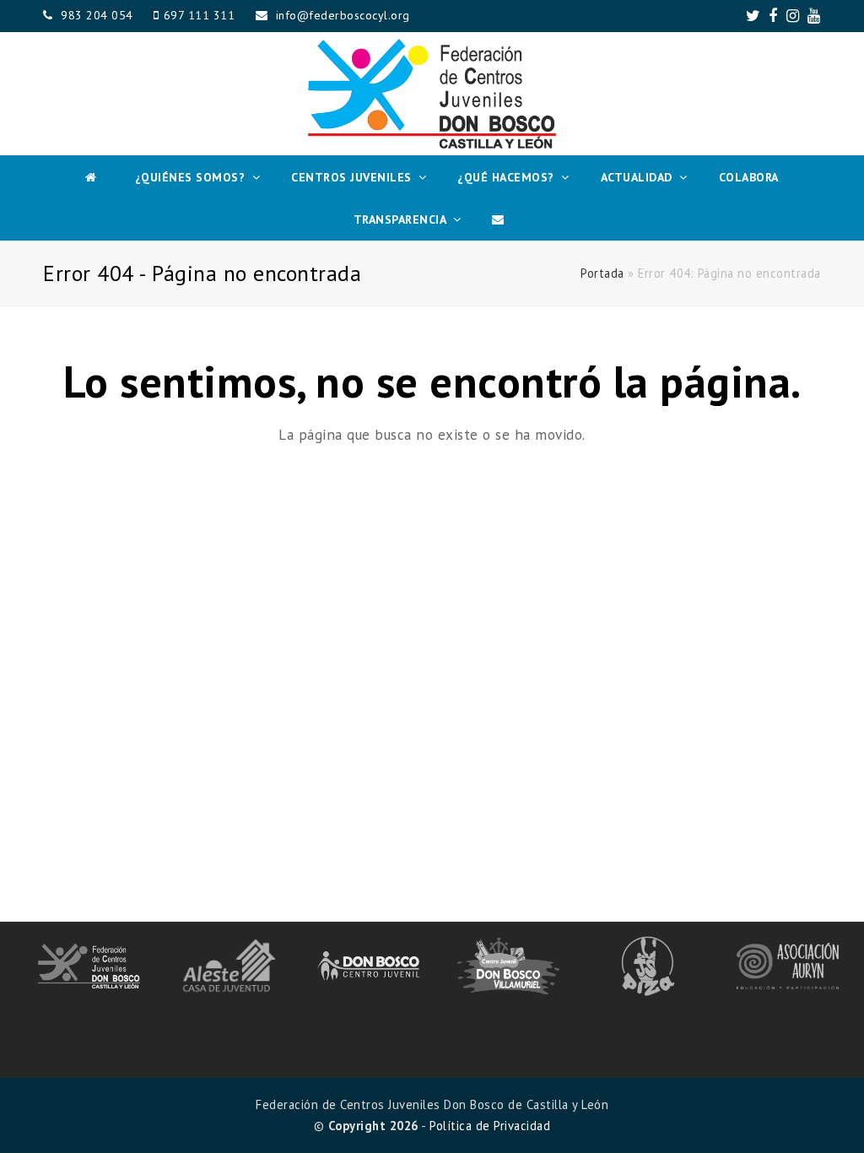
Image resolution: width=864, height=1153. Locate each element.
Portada (602, 273)
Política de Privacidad (489, 1126)
